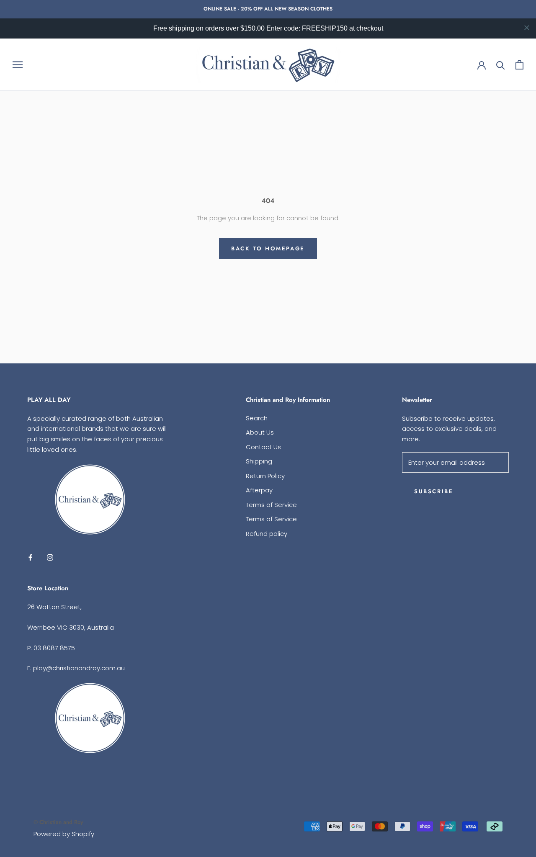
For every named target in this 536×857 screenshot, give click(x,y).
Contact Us (263, 447)
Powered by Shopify (64, 833)
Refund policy (266, 533)
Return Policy (265, 475)
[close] (526, 27)
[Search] (500, 64)
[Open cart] (519, 64)
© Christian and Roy (58, 822)
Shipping (259, 461)
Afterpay (259, 490)
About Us (260, 432)
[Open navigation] (18, 64)
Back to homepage (268, 248)
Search (257, 418)
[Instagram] (50, 557)
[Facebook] (30, 557)
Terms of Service (271, 504)
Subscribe (433, 491)
